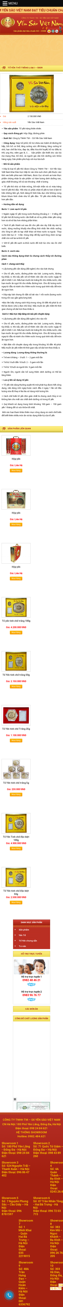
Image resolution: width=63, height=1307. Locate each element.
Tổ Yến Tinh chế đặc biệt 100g (16, 838)
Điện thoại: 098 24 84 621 (31, 1128)
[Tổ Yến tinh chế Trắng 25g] (16, 715)
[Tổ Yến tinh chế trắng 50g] (16, 661)
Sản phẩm (24, 930)
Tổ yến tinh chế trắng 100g (16, 621)
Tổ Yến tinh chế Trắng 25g (16, 729)
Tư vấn (22, 946)
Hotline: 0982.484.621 (31, 1136)
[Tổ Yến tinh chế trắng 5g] (16, 769)
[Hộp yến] (16, 445)
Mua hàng (16, 470)
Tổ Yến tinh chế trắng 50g (16, 675)
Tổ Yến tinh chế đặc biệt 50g (16, 892)
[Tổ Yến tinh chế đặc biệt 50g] (16, 877)
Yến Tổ (22, 935)
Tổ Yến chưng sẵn (28, 941)
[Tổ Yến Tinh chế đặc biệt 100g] (16, 823)
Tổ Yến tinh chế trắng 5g (16, 783)
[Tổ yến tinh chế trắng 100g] (16, 607)
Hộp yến (16, 459)
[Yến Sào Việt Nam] (31, 37)
